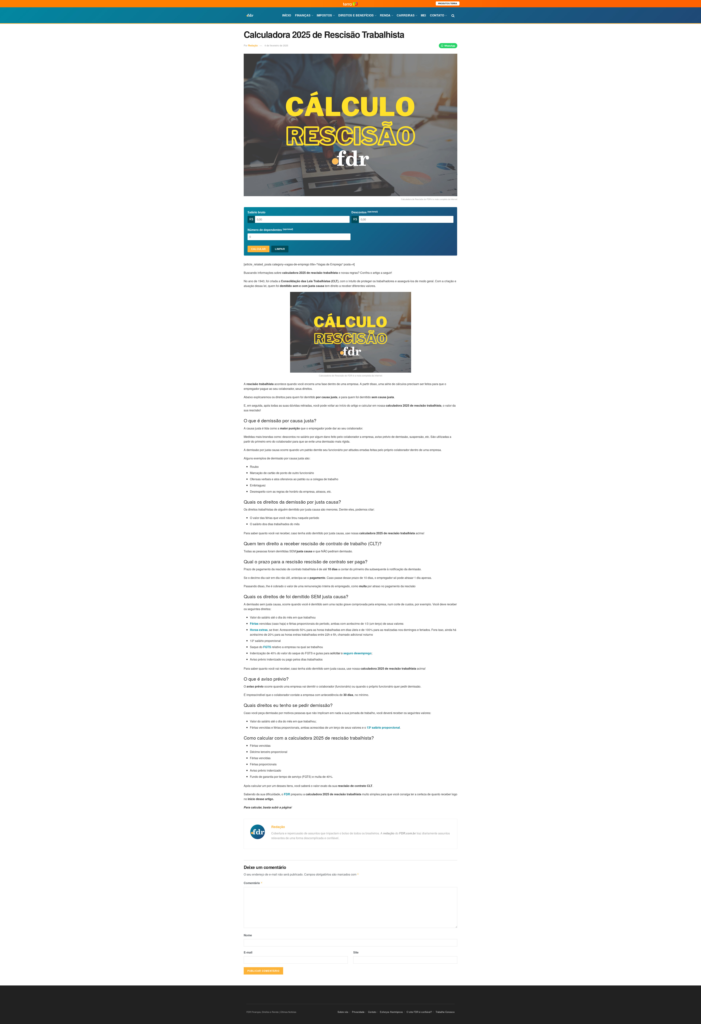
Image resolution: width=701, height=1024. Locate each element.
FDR (287, 794)
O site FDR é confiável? (419, 1012)
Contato (437, 15)
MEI (423, 15)
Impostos (324, 15)
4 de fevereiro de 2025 (276, 45)
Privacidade (358, 1012)
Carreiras (406, 15)
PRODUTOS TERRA (447, 3)
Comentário (253, 883)
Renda (385, 15)
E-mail (248, 952)
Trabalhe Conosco (445, 1012)
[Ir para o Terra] (350, 3)
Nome (248, 935)
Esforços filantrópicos (391, 1012)
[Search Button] (453, 15)
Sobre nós (343, 1012)
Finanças (303, 15)
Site (356, 952)
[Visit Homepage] (249, 15)
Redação (253, 45)
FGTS (267, 647)
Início (286, 15)
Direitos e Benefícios (356, 15)
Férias (254, 623)
